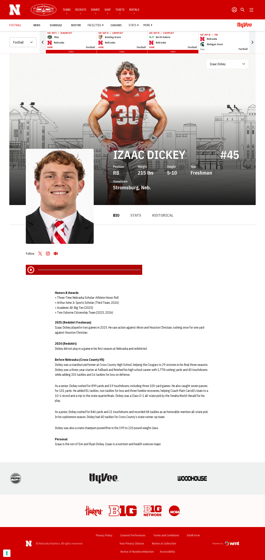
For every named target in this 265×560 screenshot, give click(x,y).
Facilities (94, 25)
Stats (132, 25)
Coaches (116, 25)
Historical (162, 215)
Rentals (134, 9)
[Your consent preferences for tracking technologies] (6, 553)
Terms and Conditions (166, 535)
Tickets (120, 9)
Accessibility (167, 551)
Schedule (56, 25)
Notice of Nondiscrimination (137, 551)
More (146, 25)
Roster (76, 25)
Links (71, 51)
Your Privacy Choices (132, 543)
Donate (95, 9)
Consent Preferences (132, 535)
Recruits (80, 9)
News (36, 25)
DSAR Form (193, 535)
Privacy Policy (104, 535)
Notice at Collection (164, 543)
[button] (43, 42)
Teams (67, 9)
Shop (108, 9)
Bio (116, 215)
